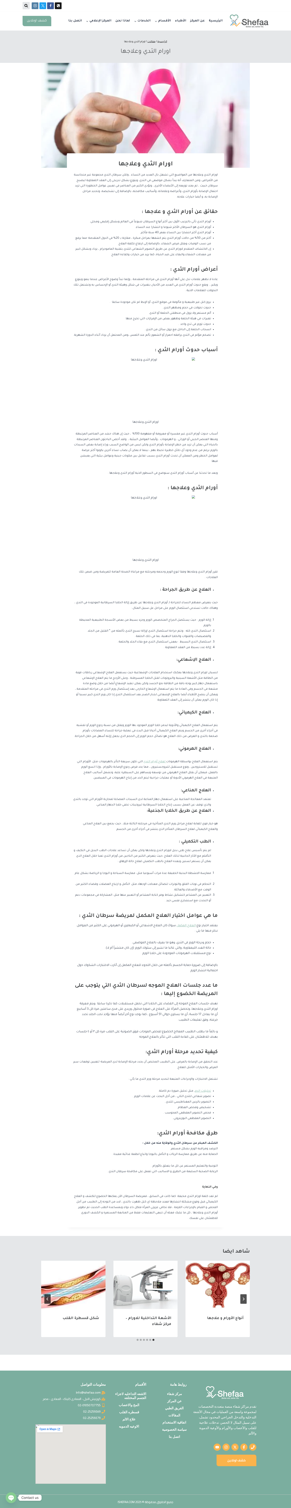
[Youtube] (217, 1447)
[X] (42, 5)
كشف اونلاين (37, 21)
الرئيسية (216, 21)
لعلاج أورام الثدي (155, 761)
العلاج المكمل (186, 925)
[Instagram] (35, 5)
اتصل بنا (75, 21)
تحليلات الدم (203, 1091)
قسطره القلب (129, 1412)
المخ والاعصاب (129, 1405)
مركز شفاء (174, 1394)
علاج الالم (129, 1419)
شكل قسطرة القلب (81, 1318)
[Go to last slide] (243, 1299)
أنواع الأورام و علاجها (225, 1318)
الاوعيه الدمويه (129, 1426)
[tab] (153, 1340)
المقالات (174, 1415)
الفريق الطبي (174, 1408)
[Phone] (58, 5)
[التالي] (47, 1299)
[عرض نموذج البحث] (26, 5)
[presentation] (217, 1285)
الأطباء (180, 21)
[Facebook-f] (243, 1447)
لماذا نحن (122, 21)
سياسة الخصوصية (174, 1429)
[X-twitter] (235, 1447)
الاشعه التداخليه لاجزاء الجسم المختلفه (130, 1396)
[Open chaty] (11, 1497)
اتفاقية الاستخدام (174, 1422)
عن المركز (197, 21)
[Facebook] (50, 5)
